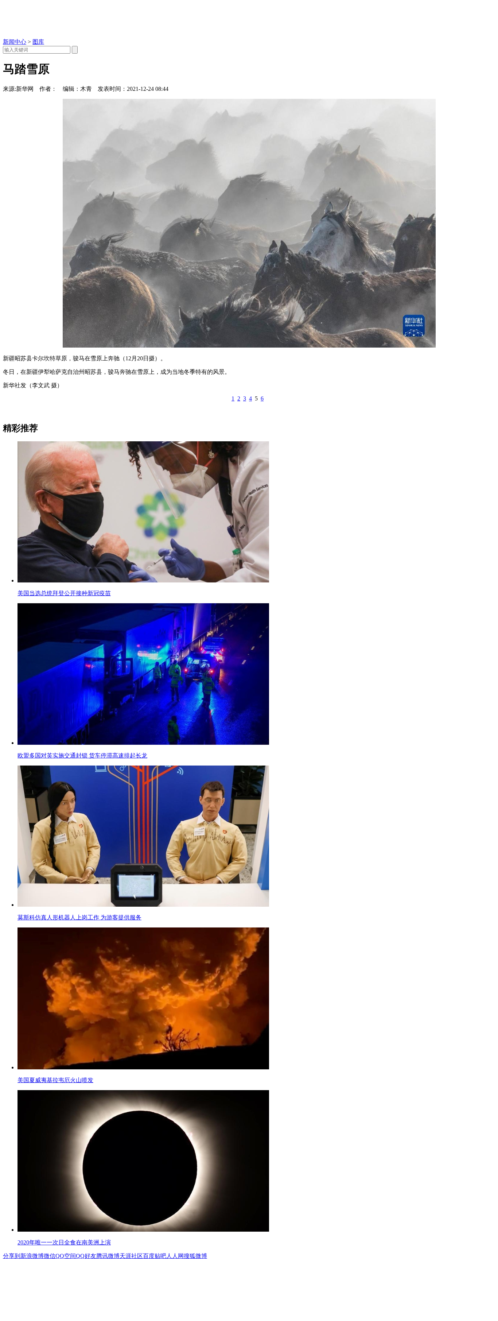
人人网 (175, 1256)
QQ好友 (86, 1256)
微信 (49, 1256)
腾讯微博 (108, 1256)
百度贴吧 (154, 1256)
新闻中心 (14, 42)
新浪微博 (32, 1256)
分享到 (11, 1256)
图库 (38, 42)
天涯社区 (131, 1256)
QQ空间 (65, 1256)
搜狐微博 (195, 1256)
